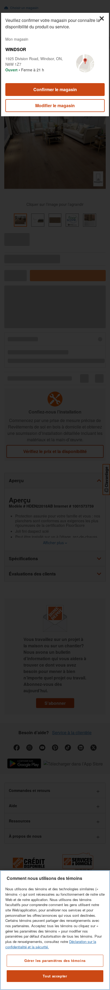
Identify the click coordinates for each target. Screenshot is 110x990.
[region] (55, 930)
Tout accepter (55, 976)
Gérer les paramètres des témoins (55, 960)
